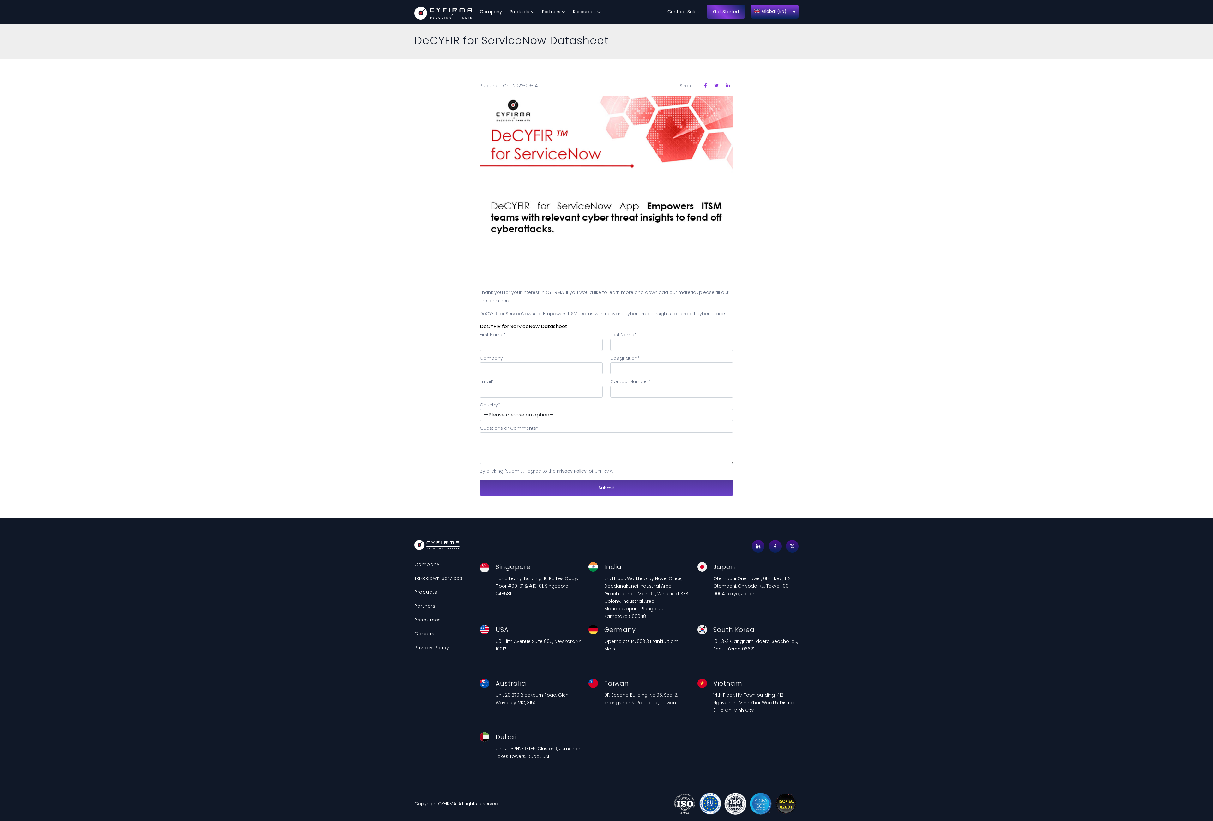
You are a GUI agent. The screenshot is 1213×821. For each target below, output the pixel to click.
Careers (424, 634)
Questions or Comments (509, 428)
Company (491, 12)
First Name (493, 335)
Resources (584, 12)
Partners (551, 12)
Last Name (623, 335)
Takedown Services (438, 578)
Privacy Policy (572, 471)
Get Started (726, 12)
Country (490, 405)
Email (487, 381)
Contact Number (630, 381)
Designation (625, 358)
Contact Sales (683, 12)
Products (519, 12)
